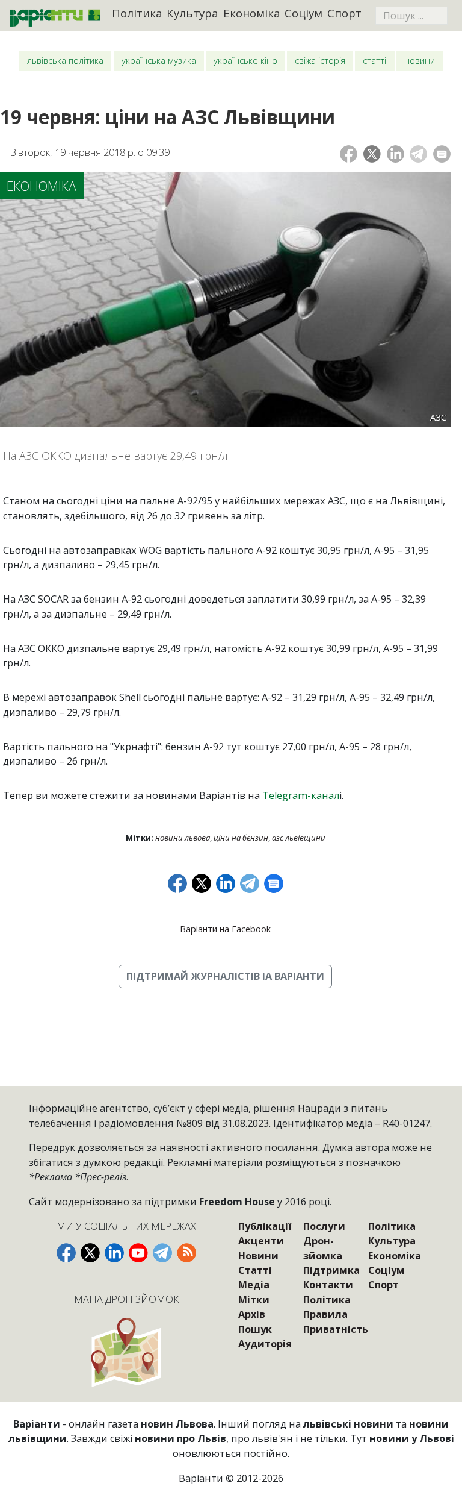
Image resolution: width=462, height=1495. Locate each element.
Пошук (255, 1329)
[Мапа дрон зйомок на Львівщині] (126, 1352)
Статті (374, 60)
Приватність (335, 1329)
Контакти (328, 1284)
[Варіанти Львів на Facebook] (66, 1252)
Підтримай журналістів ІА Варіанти (225, 976)
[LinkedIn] (395, 154)
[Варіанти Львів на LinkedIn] (114, 1252)
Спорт (344, 12)
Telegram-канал (300, 795)
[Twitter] (372, 154)
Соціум (303, 12)
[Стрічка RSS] (186, 1252)
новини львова (182, 837)
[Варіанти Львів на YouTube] (138, 1252)
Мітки (254, 1299)
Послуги (324, 1226)
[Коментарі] (442, 154)
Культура (192, 12)
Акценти (261, 1240)
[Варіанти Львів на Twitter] (90, 1252)
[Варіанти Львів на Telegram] (162, 1252)
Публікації (264, 1226)
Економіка (251, 12)
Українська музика (159, 60)
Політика (137, 12)
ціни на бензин (241, 837)
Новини (419, 60)
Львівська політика (65, 60)
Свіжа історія (320, 60)
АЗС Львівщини (298, 837)
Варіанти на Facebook (225, 929)
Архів (251, 1314)
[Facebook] (348, 154)
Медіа (254, 1284)
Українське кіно (245, 60)
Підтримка (331, 1270)
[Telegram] (418, 154)
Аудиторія (265, 1343)
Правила (325, 1314)
